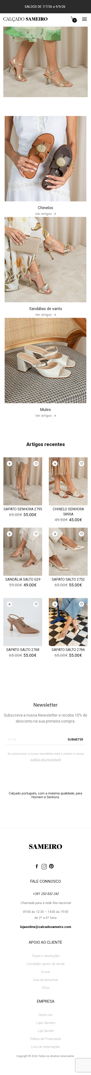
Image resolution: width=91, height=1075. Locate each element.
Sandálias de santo (45, 308)
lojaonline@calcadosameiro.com (45, 927)
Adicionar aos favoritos (36, 463)
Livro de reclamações (45, 1047)
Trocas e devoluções (46, 956)
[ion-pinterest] (51, 866)
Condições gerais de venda (45, 964)
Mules (45, 409)
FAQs (45, 988)
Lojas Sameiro (45, 1023)
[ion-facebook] (37, 866)
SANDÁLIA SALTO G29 (22, 579)
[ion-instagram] (44, 867)
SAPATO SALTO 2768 (22, 650)
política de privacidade (45, 759)
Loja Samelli (46, 1031)
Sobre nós (46, 1015)
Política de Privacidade (45, 1039)
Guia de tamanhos (45, 980)
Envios (45, 972)
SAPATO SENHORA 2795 (23, 509)
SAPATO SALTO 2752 (68, 579)
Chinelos (45, 207)
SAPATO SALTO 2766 (68, 650)
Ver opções (9, 463)
